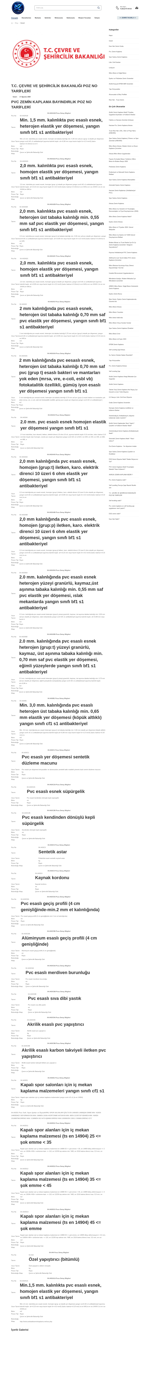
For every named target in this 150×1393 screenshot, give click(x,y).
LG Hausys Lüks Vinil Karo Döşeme (120, 397)
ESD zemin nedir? (114, 514)
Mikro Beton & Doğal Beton (117, 73)
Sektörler (48, 18)
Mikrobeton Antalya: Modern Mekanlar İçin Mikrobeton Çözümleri (122, 280)
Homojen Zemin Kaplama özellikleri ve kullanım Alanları (121, 409)
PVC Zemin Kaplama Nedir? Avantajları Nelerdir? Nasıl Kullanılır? (121, 468)
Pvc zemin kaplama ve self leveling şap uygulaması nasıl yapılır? (121, 507)
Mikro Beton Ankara (115, 307)
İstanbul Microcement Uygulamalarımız (121, 273)
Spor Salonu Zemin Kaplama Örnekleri (121, 328)
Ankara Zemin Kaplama (116, 203)
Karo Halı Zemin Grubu (116, 46)
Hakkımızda (71, 18)
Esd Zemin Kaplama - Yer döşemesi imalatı (123, 446)
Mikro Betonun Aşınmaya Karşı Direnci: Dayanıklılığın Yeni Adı (121, 267)
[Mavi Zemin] (18, 7)
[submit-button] (98, 7)
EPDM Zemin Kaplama (116, 344)
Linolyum (112, 68)
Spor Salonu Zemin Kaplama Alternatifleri (122, 180)
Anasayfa (14, 18)
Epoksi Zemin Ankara (116, 222)
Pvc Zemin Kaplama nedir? (117, 480)
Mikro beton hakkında (116, 317)
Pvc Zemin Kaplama (115, 51)
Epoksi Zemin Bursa (115, 294)
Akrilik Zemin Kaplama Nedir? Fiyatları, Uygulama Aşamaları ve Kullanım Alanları (122, 113)
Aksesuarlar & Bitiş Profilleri (118, 94)
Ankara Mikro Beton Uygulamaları (119, 153)
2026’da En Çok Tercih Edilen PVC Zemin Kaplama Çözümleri (122, 259)
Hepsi (111, 35)
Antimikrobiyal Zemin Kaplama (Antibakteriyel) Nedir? (123, 432)
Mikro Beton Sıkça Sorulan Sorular (120, 323)
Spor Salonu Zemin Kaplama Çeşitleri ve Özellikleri (122, 453)
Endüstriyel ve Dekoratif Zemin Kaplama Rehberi (122, 173)
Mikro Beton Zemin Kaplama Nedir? (120, 216)
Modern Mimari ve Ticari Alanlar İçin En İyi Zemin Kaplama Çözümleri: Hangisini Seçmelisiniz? (122, 245)
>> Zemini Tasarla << (128, 18)
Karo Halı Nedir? (114, 519)
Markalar (38, 18)
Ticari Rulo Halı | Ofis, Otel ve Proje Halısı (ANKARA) (122, 132)
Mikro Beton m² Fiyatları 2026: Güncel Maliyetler (121, 228)
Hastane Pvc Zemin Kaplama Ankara (120, 125)
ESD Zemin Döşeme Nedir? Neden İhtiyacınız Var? (123, 460)
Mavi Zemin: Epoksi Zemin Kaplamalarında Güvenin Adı (122, 300)
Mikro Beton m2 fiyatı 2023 (117, 339)
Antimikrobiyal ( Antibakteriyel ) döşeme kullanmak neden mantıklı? (121, 417)
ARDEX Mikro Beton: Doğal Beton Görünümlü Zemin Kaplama (123, 287)
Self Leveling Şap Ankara (117, 350)
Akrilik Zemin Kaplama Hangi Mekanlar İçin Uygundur (122, 378)
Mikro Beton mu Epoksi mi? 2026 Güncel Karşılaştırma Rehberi (122, 236)
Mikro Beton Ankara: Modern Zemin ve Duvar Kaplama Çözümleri (123, 147)
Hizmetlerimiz (26, 18)
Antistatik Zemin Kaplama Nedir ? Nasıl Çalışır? (121, 440)
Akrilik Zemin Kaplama (116, 384)
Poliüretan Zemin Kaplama (117, 167)
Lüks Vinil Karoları (115, 62)
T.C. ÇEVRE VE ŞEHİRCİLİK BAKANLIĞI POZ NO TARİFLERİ (122, 494)
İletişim (97, 18)
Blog (16, 23)
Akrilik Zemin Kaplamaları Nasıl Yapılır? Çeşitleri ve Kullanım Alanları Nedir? (121, 424)
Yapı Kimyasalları (114, 89)
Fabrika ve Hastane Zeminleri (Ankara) (121, 120)
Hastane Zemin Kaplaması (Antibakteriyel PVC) (122, 192)
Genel (22, 23)
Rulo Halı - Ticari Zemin (116, 100)
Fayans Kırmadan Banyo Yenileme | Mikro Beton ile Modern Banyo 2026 (122, 160)
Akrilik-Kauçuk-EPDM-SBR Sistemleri (121, 84)
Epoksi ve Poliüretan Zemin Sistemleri (121, 78)
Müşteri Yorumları (84, 18)
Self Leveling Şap (114, 371)
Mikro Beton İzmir (114, 334)
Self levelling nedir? (115, 500)
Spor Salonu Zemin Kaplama (118, 57)
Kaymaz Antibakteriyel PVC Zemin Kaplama (123, 252)
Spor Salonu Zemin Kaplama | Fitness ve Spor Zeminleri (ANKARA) (123, 140)
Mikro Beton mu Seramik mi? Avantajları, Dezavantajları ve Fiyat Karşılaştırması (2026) (123, 210)
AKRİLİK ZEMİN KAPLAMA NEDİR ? (121, 474)
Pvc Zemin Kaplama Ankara (118, 366)
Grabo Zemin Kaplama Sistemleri (119, 402)
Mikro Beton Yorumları (116, 312)
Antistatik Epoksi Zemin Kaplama (119, 185)
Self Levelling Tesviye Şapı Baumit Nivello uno (122, 486)
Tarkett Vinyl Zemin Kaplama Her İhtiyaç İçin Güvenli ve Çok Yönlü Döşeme (123, 391)
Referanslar (59, 18)
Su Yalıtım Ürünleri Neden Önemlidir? (121, 355)
